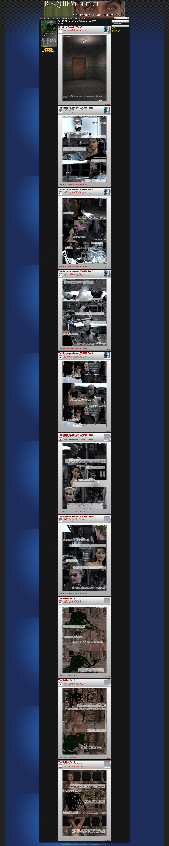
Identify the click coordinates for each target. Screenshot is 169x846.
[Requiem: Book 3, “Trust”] (84, 101)
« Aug (44, 46)
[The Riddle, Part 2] (84, 754)
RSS (99, 844)
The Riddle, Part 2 (66, 680)
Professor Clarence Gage (87, 112)
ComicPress (89, 844)
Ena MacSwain (76, 112)
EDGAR (70, 112)
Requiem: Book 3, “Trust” (70, 27)
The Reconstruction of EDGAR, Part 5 (75, 435)
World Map (76, 18)
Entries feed (115, 29)
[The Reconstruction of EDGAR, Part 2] (84, 263)
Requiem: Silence (87, 9)
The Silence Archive (65, 18)
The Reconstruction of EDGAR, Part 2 (75, 189)
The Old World (45, 18)
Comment (107, 104)
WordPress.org (115, 31)
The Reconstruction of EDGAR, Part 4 (75, 353)
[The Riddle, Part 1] (84, 672)
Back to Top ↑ (104, 844)
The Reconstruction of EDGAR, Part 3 (75, 271)
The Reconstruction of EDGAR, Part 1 (75, 107)
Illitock (81, 602)
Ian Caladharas (75, 602)
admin (65, 29)
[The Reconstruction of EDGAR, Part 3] (84, 345)
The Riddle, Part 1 (66, 598)
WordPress (82, 844)
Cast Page (54, 18)
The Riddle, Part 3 (66, 762)
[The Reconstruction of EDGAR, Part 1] (84, 181)
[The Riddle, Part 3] (84, 836)
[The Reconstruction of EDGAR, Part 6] (84, 590)
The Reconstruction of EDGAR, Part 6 (75, 516)
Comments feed (116, 30)
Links (83, 18)
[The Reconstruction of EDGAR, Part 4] (84, 427)
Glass (70, 602)
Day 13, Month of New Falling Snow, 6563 (77, 30)
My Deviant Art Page (117, 23)
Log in (113, 27)
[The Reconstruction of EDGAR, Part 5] (84, 508)
